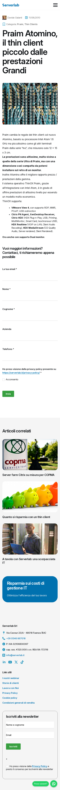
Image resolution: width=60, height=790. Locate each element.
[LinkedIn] (4, 662)
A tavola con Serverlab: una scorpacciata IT (28, 560)
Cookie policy (9, 697)
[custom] (22, 662)
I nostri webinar (10, 678)
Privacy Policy (10, 693)
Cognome (8, 309)
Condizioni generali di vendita (18, 702)
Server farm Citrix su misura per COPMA (28, 475)
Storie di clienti (10, 683)
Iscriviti (13, 746)
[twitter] (16, 662)
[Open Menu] (55, 5)
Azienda (6, 329)
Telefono (8, 349)
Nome (6, 289)
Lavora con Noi (10, 688)
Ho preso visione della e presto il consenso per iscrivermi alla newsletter (29, 768)
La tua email (9, 269)
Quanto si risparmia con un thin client (26, 517)
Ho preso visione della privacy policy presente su (29, 371)
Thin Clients (31, 24)
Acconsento (11, 379)
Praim (20, 24)
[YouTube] (10, 662)
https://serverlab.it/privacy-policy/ (21, 372)
